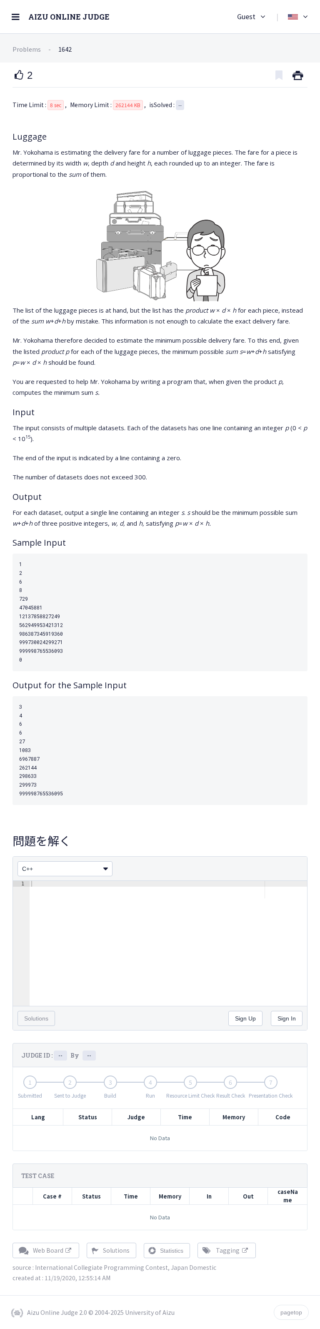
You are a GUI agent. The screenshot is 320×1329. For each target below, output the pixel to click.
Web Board (48, 1250)
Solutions (116, 1250)
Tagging (228, 1250)
